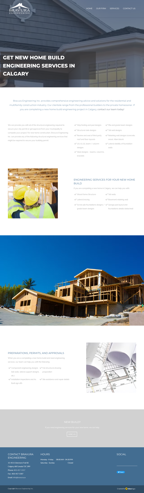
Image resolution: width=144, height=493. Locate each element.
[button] (114, 8)
